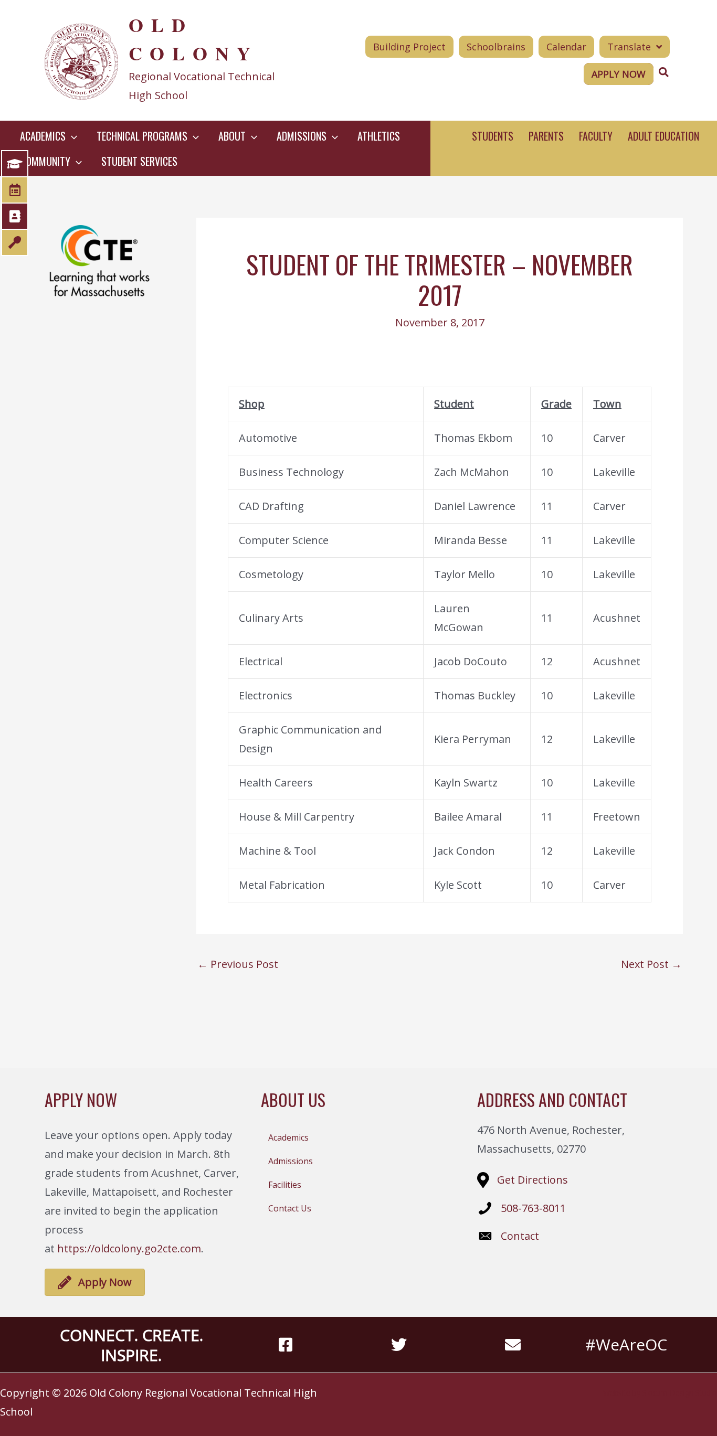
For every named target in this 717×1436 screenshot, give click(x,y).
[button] (71, 136)
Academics (288, 1137)
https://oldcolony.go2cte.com (129, 1248)
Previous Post (237, 964)
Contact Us (289, 1208)
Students (492, 136)
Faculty (596, 136)
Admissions (290, 1161)
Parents (546, 136)
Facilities (284, 1184)
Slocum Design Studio (679, 1393)
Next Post (651, 964)
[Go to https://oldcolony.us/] (170, 60)
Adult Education (663, 136)
